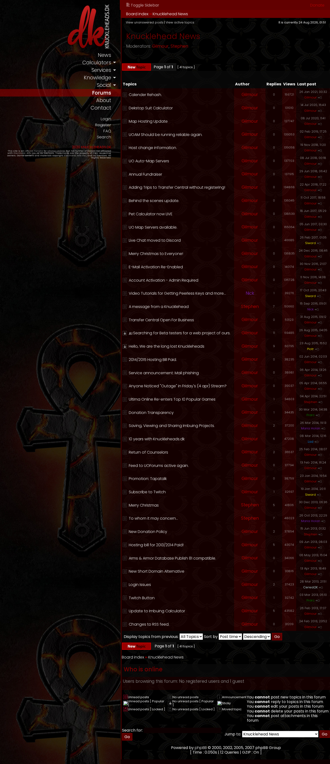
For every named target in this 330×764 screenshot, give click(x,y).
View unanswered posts (145, 22)
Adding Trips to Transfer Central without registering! (177, 187)
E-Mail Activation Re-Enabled (156, 267)
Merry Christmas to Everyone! (156, 253)
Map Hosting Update (148, 121)
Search (104, 137)
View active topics (180, 22)
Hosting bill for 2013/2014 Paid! (156, 545)
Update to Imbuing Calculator (157, 611)
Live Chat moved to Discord (155, 240)
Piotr (310, 349)
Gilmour (160, 46)
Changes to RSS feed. (149, 624)
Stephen (179, 46)
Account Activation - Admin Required (163, 280)
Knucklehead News (170, 14)
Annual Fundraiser (145, 174)
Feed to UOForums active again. (159, 465)
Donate (317, 5)
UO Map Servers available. (153, 227)
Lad (310, 442)
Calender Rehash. (145, 94)
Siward (310, 243)
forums (101, 92)
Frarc (311, 415)
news (104, 55)
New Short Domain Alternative (156, 571)
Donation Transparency (151, 412)
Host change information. (153, 147)
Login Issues (140, 584)
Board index (137, 14)
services (101, 70)
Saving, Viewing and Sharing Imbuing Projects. (172, 425)
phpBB (201, 747)
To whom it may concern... (153, 518)
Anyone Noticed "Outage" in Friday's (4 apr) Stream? (178, 386)
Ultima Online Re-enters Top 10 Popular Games (172, 399)
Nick (250, 293)
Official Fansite (34, 150)
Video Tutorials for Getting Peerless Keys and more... (177, 293)
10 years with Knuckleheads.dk (157, 439)
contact (101, 107)
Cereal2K (310, 587)
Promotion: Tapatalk (148, 478)
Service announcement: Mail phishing (164, 373)
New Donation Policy (148, 531)
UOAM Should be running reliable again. (165, 134)
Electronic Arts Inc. (25, 153)
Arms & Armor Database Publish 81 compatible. (172, 558)
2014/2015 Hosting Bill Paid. (153, 359)
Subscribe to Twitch (147, 492)
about (103, 100)
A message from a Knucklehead (159, 306)
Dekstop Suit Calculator (151, 108)
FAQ (107, 131)
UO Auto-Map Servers (149, 161)
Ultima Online (56, 150)
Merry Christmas (144, 505)
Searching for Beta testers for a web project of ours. (181, 333)
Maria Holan (310, 428)
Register (103, 125)
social (104, 85)
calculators (96, 62)
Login (105, 119)
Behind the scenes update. (154, 200)
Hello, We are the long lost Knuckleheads (166, 346)
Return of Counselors (148, 452)
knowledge (97, 77)
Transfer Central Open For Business (161, 320)
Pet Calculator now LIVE (150, 214)
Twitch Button (142, 598)
